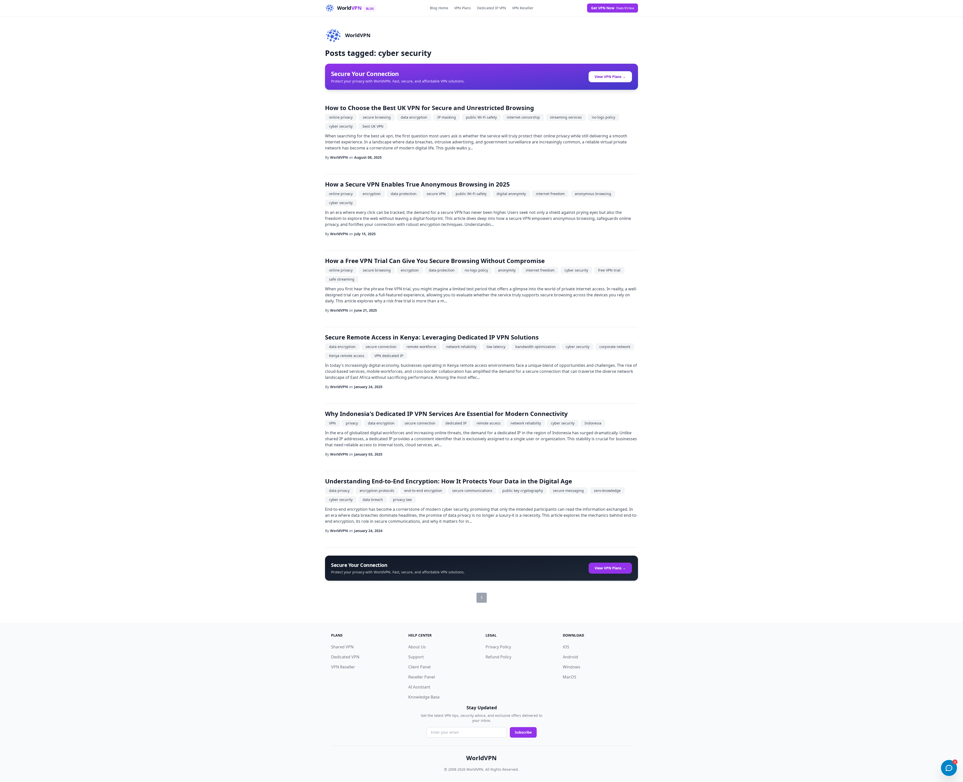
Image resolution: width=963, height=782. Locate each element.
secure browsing (377, 117)
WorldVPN (357, 35)
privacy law (402, 499)
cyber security (341, 126)
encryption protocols (377, 490)
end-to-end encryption (423, 490)
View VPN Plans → (610, 76)
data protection (404, 193)
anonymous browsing (593, 193)
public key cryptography (522, 490)
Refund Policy (498, 657)
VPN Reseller (522, 8)
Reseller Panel (421, 677)
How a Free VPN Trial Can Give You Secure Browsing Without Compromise (435, 260)
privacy (352, 423)
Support (416, 657)
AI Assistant (419, 687)
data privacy (339, 490)
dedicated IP (455, 423)
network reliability (461, 346)
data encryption (414, 117)
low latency (496, 346)
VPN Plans (462, 8)
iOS (566, 647)
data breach (373, 499)
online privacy (341, 117)
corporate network (614, 346)
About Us (417, 647)
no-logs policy (603, 117)
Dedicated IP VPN (491, 8)
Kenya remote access (346, 355)
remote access (488, 423)
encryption (372, 193)
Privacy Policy (498, 647)
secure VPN (436, 193)
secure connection (381, 346)
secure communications (472, 490)
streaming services (566, 117)
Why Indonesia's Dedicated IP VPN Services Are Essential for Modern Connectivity (446, 413)
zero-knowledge (607, 490)
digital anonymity (511, 193)
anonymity (507, 270)
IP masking (446, 117)
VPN (332, 423)
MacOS (569, 677)
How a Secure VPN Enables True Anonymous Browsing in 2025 (417, 184)
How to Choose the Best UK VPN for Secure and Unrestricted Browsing (429, 108)
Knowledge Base (424, 697)
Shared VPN (342, 647)
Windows (571, 667)
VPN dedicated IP (388, 355)
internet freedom (550, 193)
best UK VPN (373, 126)
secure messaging (568, 490)
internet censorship (523, 117)
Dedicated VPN (345, 657)
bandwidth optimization (535, 346)
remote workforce (421, 346)
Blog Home (439, 8)
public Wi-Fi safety (481, 117)
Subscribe (523, 732)
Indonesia (593, 423)
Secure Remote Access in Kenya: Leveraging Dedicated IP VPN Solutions (432, 337)
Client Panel (419, 667)
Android (570, 657)
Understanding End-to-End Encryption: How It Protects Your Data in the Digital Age (448, 481)
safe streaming (341, 279)
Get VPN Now (612, 8)
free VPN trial (609, 270)
